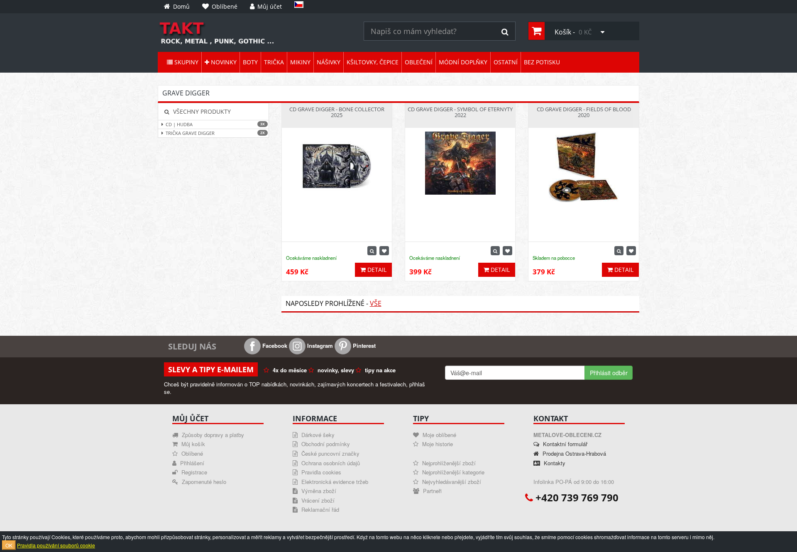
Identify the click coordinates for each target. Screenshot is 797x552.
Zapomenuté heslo (203, 482)
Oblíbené (191, 453)
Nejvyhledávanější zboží (451, 482)
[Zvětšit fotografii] (371, 250)
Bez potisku (542, 62)
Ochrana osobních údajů (330, 463)
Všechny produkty (201, 111)
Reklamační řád (319, 509)
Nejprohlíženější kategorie (452, 472)
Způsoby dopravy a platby (212, 435)
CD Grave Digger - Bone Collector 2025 (336, 112)
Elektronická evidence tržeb (334, 482)
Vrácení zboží (317, 500)
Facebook (274, 345)
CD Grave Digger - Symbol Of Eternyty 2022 (460, 112)
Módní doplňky (463, 62)
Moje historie (437, 444)
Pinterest (363, 345)
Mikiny (300, 62)
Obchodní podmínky (325, 444)
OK (8, 545)
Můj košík (192, 444)
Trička (274, 62)
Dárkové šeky (317, 435)
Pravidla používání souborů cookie (56, 545)
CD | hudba (215, 124)
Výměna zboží (318, 491)
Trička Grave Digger (215, 133)
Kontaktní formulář (564, 444)
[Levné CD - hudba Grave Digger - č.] (254, 32)
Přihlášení (191, 463)
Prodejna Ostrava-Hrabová (573, 453)
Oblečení (419, 62)
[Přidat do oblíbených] (384, 250)
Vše (375, 303)
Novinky (223, 62)
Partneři (431, 491)
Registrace (193, 472)
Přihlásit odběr (609, 373)
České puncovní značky (329, 453)
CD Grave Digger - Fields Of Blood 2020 (584, 112)
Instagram (319, 345)
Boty (250, 62)
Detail (376, 270)
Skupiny (185, 62)
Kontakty (553, 463)
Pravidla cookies (320, 472)
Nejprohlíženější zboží (448, 463)
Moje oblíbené (438, 435)
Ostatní (506, 62)
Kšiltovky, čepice (372, 62)
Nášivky (328, 62)
